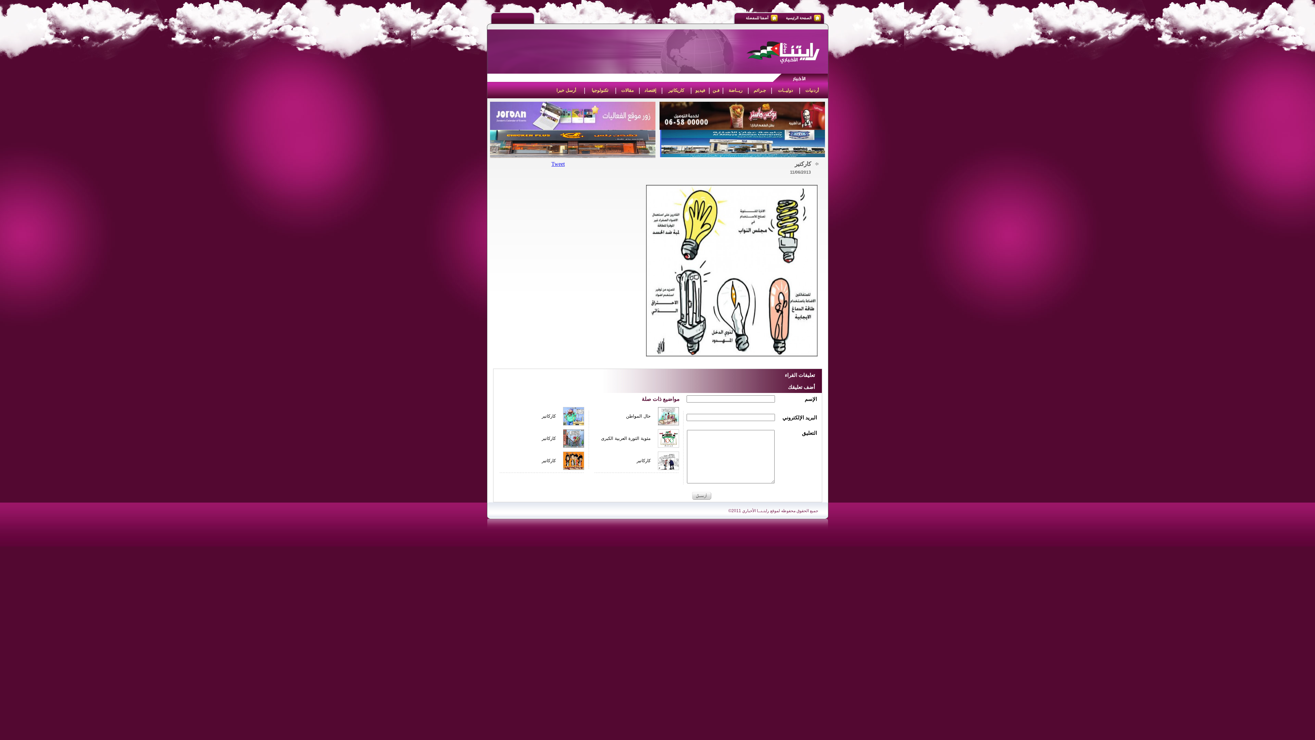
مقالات (627, 90)
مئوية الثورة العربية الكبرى (626, 438)
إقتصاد (650, 90)
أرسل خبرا (566, 90)
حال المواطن (638, 416)
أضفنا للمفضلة (757, 18)
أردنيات (812, 90)
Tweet (558, 164)
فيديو (700, 90)
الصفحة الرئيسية (799, 18)
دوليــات (785, 90)
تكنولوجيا (600, 90)
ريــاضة (735, 90)
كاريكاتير (676, 90)
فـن (716, 90)
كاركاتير (549, 416)
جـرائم (760, 90)
